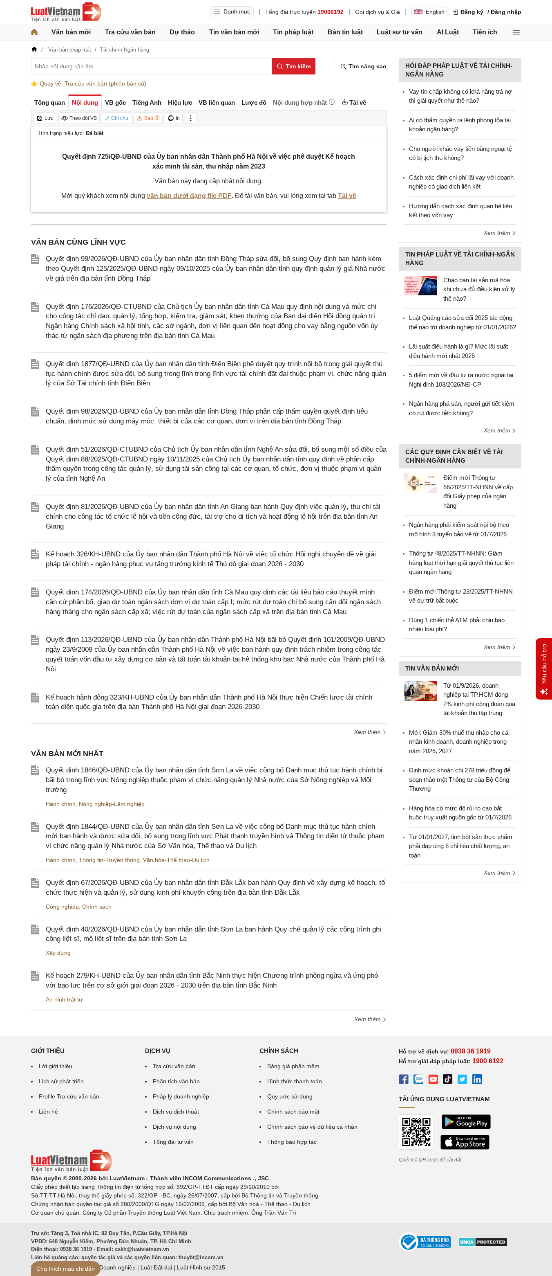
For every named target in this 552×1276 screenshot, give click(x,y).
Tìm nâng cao (367, 66)
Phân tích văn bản (176, 1081)
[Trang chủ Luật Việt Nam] (66, 12)
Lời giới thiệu (55, 1066)
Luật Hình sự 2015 (201, 1267)
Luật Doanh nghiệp (111, 1267)
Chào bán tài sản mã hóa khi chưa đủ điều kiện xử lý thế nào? (479, 289)
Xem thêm (368, 732)
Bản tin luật (345, 32)
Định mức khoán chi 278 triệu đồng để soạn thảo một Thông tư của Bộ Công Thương (459, 779)
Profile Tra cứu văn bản (69, 1096)
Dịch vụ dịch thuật (176, 1111)
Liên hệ (48, 1111)
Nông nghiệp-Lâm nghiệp (112, 804)
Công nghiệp (62, 906)
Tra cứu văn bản (130, 32)
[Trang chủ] (34, 32)
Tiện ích (485, 32)
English (435, 12)
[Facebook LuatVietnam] (404, 1080)
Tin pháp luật (293, 32)
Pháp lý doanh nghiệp (181, 1096)
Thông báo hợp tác (292, 1142)
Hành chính (61, 804)
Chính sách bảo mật (293, 1111)
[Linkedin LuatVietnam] (477, 1080)
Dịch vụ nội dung (174, 1126)
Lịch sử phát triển (61, 1081)
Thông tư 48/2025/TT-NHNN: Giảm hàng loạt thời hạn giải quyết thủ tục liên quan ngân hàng (461, 562)
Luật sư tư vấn (399, 32)
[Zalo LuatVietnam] (418, 1080)
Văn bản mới (71, 32)
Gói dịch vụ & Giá (377, 12)
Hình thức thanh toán (294, 1081)
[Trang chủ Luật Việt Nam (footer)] (71, 1169)
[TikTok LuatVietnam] (448, 1080)
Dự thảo (182, 32)
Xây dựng (58, 953)
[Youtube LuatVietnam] (433, 1080)
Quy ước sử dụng (290, 1096)
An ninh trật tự (64, 999)
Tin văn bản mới (234, 32)
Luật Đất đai (156, 1267)
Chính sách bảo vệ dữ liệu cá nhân (312, 1126)
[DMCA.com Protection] (482, 1245)
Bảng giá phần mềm (293, 1066)
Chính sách (97, 906)
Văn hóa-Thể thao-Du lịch (176, 860)
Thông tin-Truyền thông (109, 860)
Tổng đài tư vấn (173, 1142)
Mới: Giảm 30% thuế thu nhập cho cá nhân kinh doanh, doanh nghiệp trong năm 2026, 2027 (458, 741)
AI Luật (448, 32)
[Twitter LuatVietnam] (462, 1080)
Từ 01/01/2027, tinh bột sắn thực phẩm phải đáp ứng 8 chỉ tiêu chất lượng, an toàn (460, 846)
